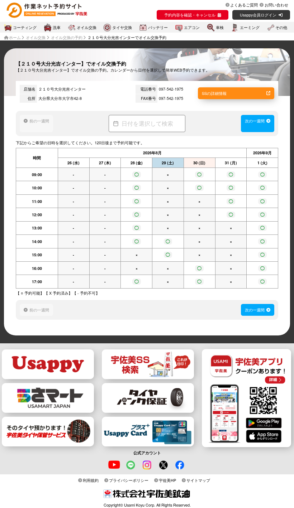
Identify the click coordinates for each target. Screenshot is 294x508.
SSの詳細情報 (214, 93)
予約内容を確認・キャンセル (189, 15)
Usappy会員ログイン (258, 15)
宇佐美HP (167, 480)
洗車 (57, 27)
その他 (281, 27)
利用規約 (91, 480)
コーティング (25, 27)
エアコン (192, 27)
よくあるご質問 (244, 5)
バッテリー (158, 27)
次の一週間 (255, 121)
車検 (220, 27)
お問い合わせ (276, 5)
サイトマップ (198, 480)
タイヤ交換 (122, 27)
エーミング (250, 27)
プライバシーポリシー (128, 480)
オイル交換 (86, 27)
